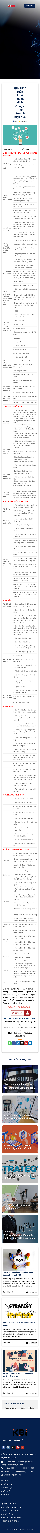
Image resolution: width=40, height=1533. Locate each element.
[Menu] (4, 6)
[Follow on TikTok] (13, 1447)
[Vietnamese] (13, 6)
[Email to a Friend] (22, 1043)
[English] (9, 6)
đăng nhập (16, 1408)
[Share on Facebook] (14, 1043)
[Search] (37, 6)
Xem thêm (7, 1292)
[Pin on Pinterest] (26, 1043)
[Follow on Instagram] (8, 1447)
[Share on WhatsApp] (9, 1043)
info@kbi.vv (18, 1033)
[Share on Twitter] (18, 1043)
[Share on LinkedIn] (30, 1043)
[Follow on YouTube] (22, 1447)
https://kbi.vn (20, 1036)
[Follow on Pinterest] (18, 1447)
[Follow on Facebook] (3, 1447)
